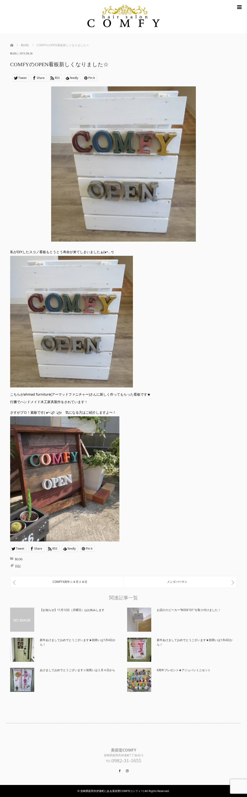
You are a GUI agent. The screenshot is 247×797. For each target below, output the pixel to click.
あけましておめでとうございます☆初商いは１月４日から (77, 670)
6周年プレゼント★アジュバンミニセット (184, 670)
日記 (18, 566)
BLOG (13, 53)
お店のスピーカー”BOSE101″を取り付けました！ (189, 610)
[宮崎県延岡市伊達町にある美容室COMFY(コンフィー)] (123, 16)
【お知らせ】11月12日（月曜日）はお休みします (72, 610)
